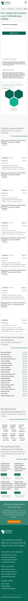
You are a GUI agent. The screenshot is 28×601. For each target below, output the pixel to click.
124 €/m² (24, 356)
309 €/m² (24, 372)
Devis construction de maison (9, 571)
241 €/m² (24, 387)
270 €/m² (24, 369)
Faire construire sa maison (8, 569)
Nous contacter (5, 583)
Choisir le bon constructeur (8, 576)
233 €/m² (24, 374)
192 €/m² (24, 361)
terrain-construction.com (14, 110)
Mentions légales (5, 586)
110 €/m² (24, 376)
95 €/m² (25, 365)
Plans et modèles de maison (8, 574)
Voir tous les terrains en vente (9, 555)
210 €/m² (24, 359)
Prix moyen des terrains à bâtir (9, 559)
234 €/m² (24, 354)
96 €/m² (25, 391)
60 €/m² (25, 393)
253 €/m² (24, 385)
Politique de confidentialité (8, 588)
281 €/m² (24, 383)
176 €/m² (24, 367)
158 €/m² (24, 396)
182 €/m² (24, 389)
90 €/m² (25, 380)
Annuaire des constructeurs (8, 562)
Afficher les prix (14, 33)
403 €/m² (24, 378)
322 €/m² (24, 363)
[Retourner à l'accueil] (14, 532)
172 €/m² (24, 352)
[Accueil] (6, 3)
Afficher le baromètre (14, 521)
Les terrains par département (8, 557)
